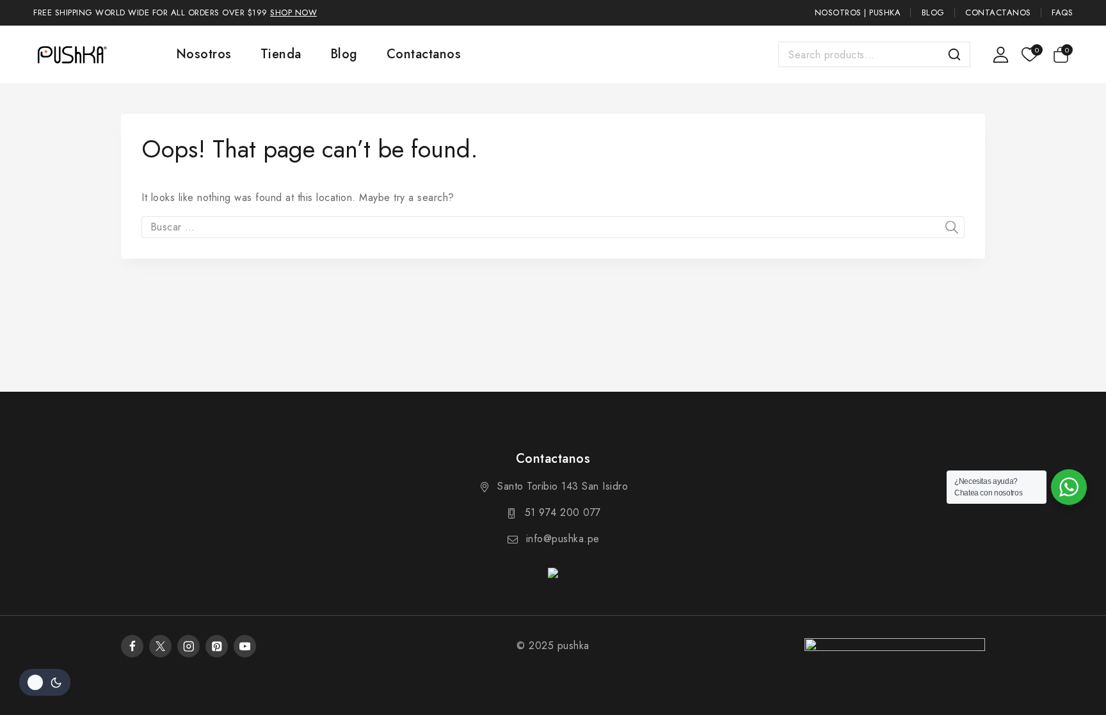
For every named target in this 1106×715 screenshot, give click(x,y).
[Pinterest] (216, 646)
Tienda (280, 54)
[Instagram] (188, 646)
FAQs (1062, 12)
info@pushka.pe (563, 538)
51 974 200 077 (563, 512)
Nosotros (204, 54)
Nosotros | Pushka (858, 12)
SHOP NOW (293, 12)
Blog (933, 12)
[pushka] (71, 54)
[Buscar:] (553, 227)
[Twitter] (160, 646)
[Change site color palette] (44, 682)
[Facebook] (132, 646)
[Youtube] (245, 646)
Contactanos (998, 12)
